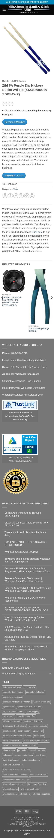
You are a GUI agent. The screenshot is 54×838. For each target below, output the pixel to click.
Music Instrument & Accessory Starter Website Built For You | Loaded (24, 618)
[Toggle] (50, 673)
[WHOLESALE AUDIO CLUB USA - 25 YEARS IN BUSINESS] (29, 8)
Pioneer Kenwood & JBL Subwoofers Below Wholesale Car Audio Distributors (27, 589)
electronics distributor (33, 721)
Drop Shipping (33, 711)
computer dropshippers (13, 697)
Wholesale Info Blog (27, 822)
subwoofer (7, 755)
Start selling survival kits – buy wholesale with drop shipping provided (26, 648)
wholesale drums (10, 789)
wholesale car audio (38, 774)
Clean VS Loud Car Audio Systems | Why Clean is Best (26, 524)
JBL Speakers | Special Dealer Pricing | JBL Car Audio (27, 638)
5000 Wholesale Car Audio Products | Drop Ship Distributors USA (27, 628)
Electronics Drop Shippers (14, 726)
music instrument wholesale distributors (20, 745)
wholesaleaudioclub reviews (15, 774)
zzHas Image (19, 81)
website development (31, 760)
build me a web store (12, 687)
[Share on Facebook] (10, 195)
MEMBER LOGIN (14, 175)
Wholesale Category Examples (18, 673)
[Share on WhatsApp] (5, 195)
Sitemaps (27, 826)
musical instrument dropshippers (17, 736)
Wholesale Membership (26, 817)
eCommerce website (12, 721)
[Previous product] (11, 104)
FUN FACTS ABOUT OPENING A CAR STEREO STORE (25, 543)
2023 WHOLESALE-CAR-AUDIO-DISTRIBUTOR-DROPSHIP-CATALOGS (26, 609)
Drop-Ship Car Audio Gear (16, 668)
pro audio (22, 750)
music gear (39, 736)
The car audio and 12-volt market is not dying (25, 533)
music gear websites (12, 740)
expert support (24, 731)
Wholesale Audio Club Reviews (21, 552)
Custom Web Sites (41, 702)
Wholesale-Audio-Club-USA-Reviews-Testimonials (24, 599)
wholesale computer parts (14, 784)
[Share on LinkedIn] (32, 195)
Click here (37, 232)
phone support (9, 750)
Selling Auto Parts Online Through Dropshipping (22, 514)
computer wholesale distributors (17, 702)
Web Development (11, 760)
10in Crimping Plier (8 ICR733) (38, 329)
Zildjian (16, 189)
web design (40, 755)
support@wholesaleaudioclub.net (28, 360)
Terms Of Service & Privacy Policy (27, 824)
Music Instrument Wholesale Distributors (23, 388)
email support (9, 731)
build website (29, 687)
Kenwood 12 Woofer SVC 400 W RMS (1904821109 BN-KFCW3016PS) (12, 301)
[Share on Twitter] (15, 195)
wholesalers (25, 794)
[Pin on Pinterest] (26, 195)
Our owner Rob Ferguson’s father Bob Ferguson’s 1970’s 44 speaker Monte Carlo (27, 570)
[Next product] (5, 104)
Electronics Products (38, 726)
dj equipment (8, 706)
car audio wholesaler (35, 692)
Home (5, 81)
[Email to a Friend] (21, 195)
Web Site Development (13, 765)
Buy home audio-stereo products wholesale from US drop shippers (27, 560)
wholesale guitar (10, 794)
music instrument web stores (36, 740)
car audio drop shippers (13, 692)
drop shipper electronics (13, 711)
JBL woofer (38, 731)
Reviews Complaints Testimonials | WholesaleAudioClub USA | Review (23, 579)
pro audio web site (37, 750)
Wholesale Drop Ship (37, 784)
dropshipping (8, 716)
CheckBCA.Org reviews (19, 457)
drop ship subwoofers (26, 716)
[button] (4, 9)
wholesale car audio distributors (16, 779)
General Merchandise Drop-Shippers (21, 381)
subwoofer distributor (24, 755)
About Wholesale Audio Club (27, 820)
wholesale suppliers (41, 794)
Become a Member (15, 122)
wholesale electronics (30, 789)
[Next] (51, 303)
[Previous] (2, 303)
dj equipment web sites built (29, 706)
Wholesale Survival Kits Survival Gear (22, 394)
